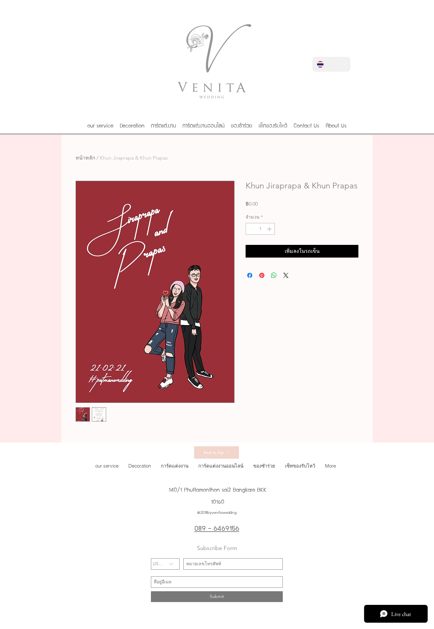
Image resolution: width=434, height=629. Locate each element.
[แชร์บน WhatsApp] (274, 275)
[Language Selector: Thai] (331, 64)
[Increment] (270, 228)
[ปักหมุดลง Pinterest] (262, 275)
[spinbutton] (260, 228)
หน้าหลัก (85, 158)
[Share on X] (286, 275)
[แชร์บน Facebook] (250, 275)
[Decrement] (250, 228)
